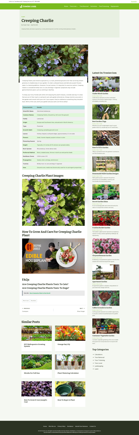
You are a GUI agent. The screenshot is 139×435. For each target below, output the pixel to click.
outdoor (33, 301)
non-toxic (26, 301)
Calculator (93, 6)
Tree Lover (98, 363)
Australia (134, 1)
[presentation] (36, 333)
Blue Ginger (81, 310)
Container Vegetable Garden (103, 336)
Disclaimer (70, 426)
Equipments (115, 6)
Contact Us (93, 426)
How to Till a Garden (100, 147)
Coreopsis (26, 310)
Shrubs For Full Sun (32, 373)
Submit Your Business (81, 426)
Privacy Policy (61, 426)
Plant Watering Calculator (68, 373)
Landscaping (99, 366)
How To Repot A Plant (66, 400)
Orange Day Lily (64, 344)
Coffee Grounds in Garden (102, 308)
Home (66, 6)
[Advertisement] (105, 57)
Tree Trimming (104, 6)
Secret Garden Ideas (100, 202)
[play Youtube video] (53, 256)
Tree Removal (84, 6)
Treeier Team (26, 25)
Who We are (52, 426)
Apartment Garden (99, 282)
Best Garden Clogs (99, 121)
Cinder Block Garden (100, 94)
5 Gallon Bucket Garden (101, 228)
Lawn (96, 369)
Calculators (98, 354)
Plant (23, 17)
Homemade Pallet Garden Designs (105, 174)
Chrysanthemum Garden (102, 255)
